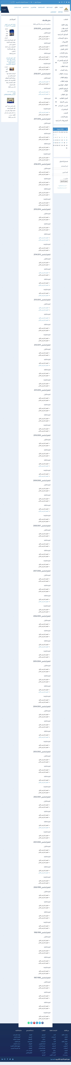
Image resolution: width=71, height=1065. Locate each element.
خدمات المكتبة (16, 1043)
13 (59, 140)
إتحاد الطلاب (64, 66)
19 (62, 142)
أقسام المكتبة (17, 1037)
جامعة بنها (53, 1059)
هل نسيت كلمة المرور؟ (62, 185)
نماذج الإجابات (64, 53)
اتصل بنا (4, 9)
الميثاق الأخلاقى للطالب (63, 90)
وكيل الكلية (64, 25)
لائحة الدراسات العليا (53, 1037)
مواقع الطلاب (64, 77)
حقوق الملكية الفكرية (15, 1046)
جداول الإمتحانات (63, 38)
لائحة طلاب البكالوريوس (64, 30)
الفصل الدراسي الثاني (43, 94)
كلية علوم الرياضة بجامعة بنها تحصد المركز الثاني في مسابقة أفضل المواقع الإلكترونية (10, 61)
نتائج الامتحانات (63, 57)
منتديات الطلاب (63, 74)
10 (66, 140)
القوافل (30, 1043)
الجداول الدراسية (63, 34)
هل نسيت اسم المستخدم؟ (61, 187)
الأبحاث (66, 113)
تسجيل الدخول (37, 2)
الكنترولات (65, 42)
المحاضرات (64, 109)
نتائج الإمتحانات (41, 1048)
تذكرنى (66, 178)
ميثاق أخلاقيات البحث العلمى (53, 1053)
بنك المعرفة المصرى (15, 1048)
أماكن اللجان (64, 49)
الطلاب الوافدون (63, 85)
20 (59, 142)
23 (53, 142)
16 (53, 140)
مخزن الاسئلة (64, 102)
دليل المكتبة (17, 1041)
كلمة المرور (65, 172)
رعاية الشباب (64, 70)
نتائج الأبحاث (64, 117)
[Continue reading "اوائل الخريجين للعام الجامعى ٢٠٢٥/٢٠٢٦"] (12, 32)
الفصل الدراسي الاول (43, 81)
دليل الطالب (64, 94)
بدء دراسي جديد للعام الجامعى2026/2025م (10, 93)
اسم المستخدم (64, 166)
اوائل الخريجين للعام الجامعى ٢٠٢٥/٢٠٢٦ (10, 25)
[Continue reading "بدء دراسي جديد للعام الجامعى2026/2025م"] (11, 100)
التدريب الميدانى (63, 105)
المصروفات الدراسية (62, 120)
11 (64, 140)
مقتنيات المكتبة (16, 1039)
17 (66, 142)
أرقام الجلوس (64, 45)
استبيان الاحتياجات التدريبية (22, 2)
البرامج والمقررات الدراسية (62, 61)
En (31, 2)
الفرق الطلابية (64, 98)
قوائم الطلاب (64, 81)
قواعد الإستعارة (16, 1034)
